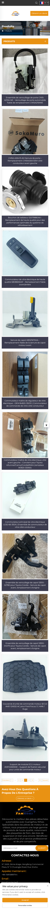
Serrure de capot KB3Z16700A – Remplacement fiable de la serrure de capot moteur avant (25, 342)
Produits (8, 31)
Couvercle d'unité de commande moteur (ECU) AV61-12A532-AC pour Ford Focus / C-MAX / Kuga (25, 706)
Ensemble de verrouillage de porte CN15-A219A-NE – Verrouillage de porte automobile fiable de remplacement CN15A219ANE (25, 100)
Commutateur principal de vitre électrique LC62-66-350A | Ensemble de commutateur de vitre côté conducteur (25, 524)
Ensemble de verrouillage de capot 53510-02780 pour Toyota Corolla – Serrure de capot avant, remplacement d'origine (25, 585)
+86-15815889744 (9, 875)
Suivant (45, 780)
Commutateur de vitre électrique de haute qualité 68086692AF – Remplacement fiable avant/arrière (25, 282)
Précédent (6, 780)
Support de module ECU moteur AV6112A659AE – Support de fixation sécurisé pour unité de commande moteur (25, 767)
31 (40, 780)
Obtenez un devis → (25, 798)
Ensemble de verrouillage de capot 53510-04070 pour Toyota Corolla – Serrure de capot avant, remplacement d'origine (25, 646)
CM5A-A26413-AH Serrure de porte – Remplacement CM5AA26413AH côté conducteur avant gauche (25, 160)
